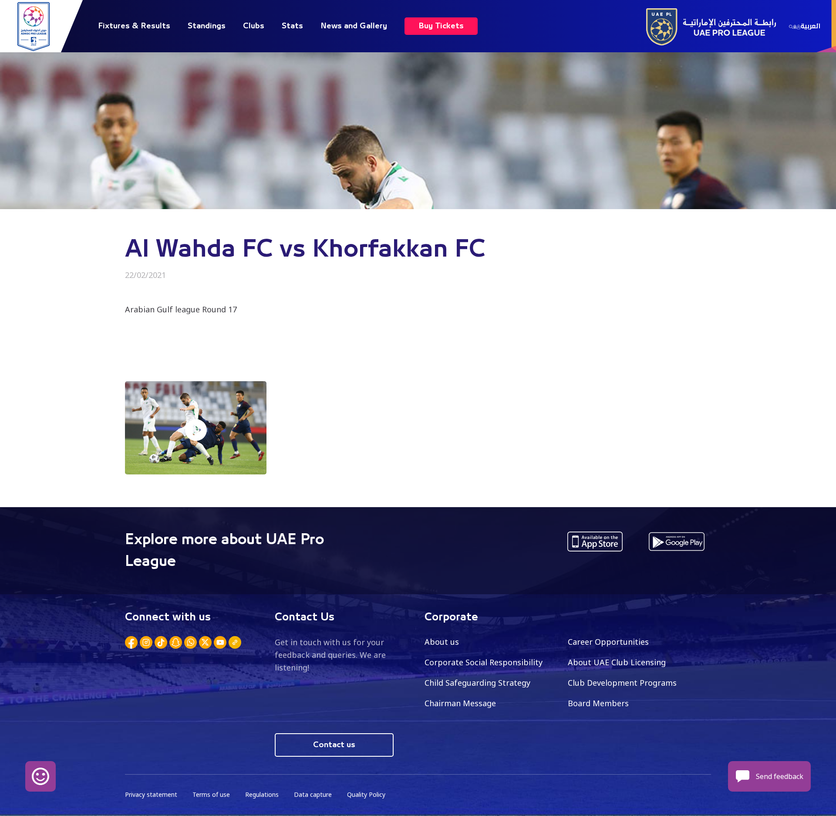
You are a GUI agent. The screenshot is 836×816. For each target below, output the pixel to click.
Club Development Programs (622, 682)
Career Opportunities (608, 642)
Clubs (253, 26)
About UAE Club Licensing (617, 662)
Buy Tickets (441, 26)
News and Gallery (353, 26)
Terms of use (211, 794)
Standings (207, 26)
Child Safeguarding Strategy (477, 682)
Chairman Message (460, 703)
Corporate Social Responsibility (484, 662)
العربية (810, 26)
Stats (292, 26)
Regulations (262, 794)
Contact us (334, 745)
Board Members (598, 703)
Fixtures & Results (134, 26)
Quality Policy (366, 794)
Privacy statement (151, 794)
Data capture (313, 794)
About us (442, 642)
